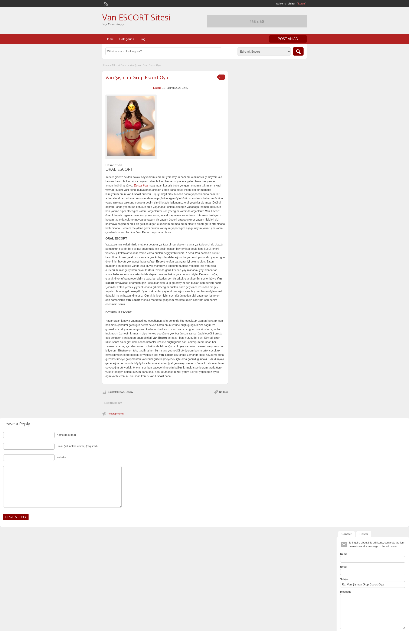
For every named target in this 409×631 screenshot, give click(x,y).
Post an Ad (288, 39)
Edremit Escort (119, 65)
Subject (344, 579)
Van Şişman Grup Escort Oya (136, 77)
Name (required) (66, 434)
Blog (142, 39)
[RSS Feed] (105, 3)
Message (345, 591)
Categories (126, 39)
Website (61, 457)
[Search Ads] (298, 51)
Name (343, 554)
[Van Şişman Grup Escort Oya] (131, 126)
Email (343, 566)
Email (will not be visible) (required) (77, 446)
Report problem (116, 413)
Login (301, 3)
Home (110, 39)
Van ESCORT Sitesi (136, 17)
